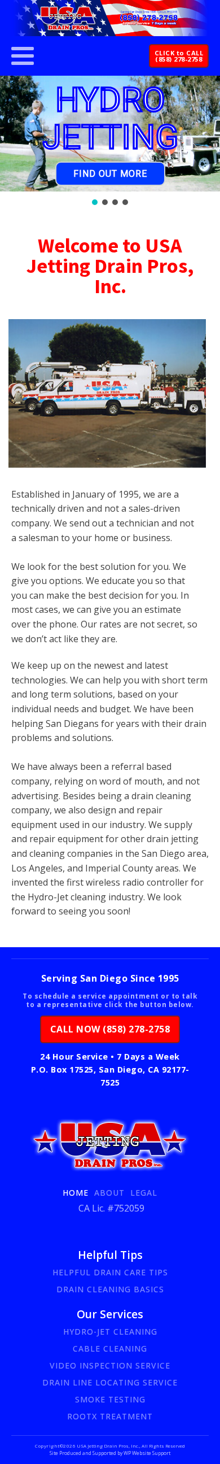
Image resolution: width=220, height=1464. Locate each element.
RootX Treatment (110, 1416)
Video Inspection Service (110, 1365)
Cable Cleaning (110, 1348)
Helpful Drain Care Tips (110, 1272)
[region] (110, 141)
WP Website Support (146, 1453)
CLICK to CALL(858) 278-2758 (179, 56)
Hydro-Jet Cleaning (110, 1331)
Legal (143, 1192)
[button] (95, 202)
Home (76, 1192)
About (109, 1192)
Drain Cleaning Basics (110, 1289)
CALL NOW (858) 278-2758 (110, 1029)
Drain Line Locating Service (110, 1382)
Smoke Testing (110, 1399)
